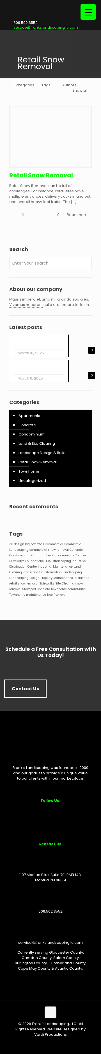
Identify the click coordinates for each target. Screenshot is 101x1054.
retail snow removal (23, 583)
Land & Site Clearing (37, 443)
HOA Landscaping (58, 561)
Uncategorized (32, 480)
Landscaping (72, 572)
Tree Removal (56, 595)
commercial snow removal (49, 550)
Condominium (32, 434)
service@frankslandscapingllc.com (45, 27)
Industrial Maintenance (55, 567)
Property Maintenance (56, 578)
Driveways (16, 561)
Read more (77, 214)
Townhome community (68, 589)
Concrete (27, 425)
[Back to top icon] (50, 1012)
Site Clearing (64, 583)
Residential (82, 578)
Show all (80, 90)
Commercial (54, 544)
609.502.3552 (25, 22)
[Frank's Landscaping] (50, 18)
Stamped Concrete (36, 589)
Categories (23, 85)
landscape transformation (42, 572)
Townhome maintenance (27, 595)
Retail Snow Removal (41, 175)
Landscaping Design (24, 578)
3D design (16, 544)
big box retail (34, 544)
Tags (46, 85)
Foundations (34, 561)
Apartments (29, 415)
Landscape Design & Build (42, 452)
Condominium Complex (70, 555)
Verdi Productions (50, 1034)
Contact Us (25, 688)
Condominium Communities (30, 555)
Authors (69, 85)
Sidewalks (46, 583)
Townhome (29, 471)
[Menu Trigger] (88, 12)
